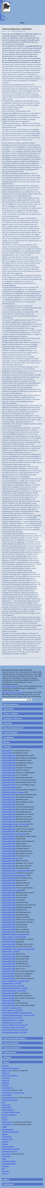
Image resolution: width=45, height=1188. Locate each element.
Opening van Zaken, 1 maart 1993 (13, 1027)
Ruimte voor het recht (9, 873)
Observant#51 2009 (8, 848)
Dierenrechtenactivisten (10, 1100)
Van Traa (5, 1173)
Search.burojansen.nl (11, 704)
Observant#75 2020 (8, 780)
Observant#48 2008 (8, 856)
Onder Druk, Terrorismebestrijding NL (14, 875)
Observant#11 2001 (8, 968)
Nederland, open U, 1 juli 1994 (12, 1022)
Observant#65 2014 (8, 809)
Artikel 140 (5, 1080)
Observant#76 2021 (8, 777)
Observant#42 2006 (8, 880)
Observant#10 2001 (8, 971)
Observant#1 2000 (8, 1005)
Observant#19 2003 (8, 944)
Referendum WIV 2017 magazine (13, 792)
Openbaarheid (8, 709)
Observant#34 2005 (8, 902)
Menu (22, 23)
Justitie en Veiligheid (10, 713)
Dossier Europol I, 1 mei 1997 (12, 1017)
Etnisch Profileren (8, 1110)
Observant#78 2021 (8, 772)
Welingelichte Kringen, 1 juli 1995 (13, 1020)
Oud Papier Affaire (8, 1146)
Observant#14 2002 (8, 961)
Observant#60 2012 (8, 821)
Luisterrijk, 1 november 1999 (11, 1008)
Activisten (5, 1065)
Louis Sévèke (6, 1124)
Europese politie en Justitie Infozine (14, 834)
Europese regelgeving (9, 1115)
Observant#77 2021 (8, 775)
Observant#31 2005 (8, 910)
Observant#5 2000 (8, 995)
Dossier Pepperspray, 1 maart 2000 (14, 990)
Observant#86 (7, 753)
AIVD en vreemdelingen (10, 1075)
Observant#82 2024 (8, 763)
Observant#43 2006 (8, 878)
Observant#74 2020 (8, 782)
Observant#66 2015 (8, 807)
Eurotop (4, 1119)
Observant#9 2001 (8, 973)
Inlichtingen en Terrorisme (12, 718)
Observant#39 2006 (8, 888)
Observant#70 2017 (8, 797)
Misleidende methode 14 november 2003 (15, 934)
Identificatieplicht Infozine (10, 858)
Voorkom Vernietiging (11, 1043)
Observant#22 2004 (8, 932)
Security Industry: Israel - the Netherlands (16, 824)
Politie (4, 1159)
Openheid (5, 1142)
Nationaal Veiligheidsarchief (13, 728)
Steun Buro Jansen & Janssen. (12, 692)
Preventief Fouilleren (9, 1161)
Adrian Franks (6, 1070)
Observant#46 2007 (8, 863)
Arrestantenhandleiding (9, 787)
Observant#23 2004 (8, 929)
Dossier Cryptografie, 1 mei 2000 (13, 986)
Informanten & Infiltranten (10, 1132)
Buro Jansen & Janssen (10, 686)
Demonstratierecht (8, 1097)
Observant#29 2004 (8, 915)
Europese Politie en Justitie (11, 1112)
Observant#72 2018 (8, 790)
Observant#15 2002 (8, 959)
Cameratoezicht (7, 1088)
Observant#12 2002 (8, 966)
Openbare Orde (7, 1139)
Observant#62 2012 (8, 817)
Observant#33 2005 (8, 905)
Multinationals (6, 1137)
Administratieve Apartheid (10, 1068)
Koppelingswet (7, 1122)
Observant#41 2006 (8, 883)
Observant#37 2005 (8, 895)
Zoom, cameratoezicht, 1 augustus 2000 (15, 981)
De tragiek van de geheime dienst (13, 1092)
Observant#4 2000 (8, 998)
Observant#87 (7, 750)
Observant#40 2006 (8, 885)
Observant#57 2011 (8, 831)
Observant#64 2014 (8, 812)
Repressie (5, 1166)
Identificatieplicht (7, 1129)
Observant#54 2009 (8, 841)
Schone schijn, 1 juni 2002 (10, 951)
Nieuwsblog (7, 723)
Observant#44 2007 (8, 868)
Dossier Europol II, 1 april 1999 (12, 1010)
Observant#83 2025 (8, 760)
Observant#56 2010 (8, 836)
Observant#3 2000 (8, 1000)
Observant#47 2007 (8, 861)
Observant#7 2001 (8, 978)
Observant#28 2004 (8, 917)
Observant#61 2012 (8, 819)
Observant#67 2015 (8, 804)
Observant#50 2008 (8, 851)
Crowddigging (8, 737)
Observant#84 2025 (8, 758)
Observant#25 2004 (8, 924)
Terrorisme (5, 1171)
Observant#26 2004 (8, 922)
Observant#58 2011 (8, 829)
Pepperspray (6, 1156)
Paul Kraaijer (6, 1154)
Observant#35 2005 (8, 900)
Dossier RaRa (6, 1107)
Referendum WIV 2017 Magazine (14, 1038)
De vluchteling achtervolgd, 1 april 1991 (15, 1030)
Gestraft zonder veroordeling (11, 890)
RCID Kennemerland (9, 1164)
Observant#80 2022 (8, 767)
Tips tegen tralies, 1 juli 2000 (11, 983)
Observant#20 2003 (8, 941)
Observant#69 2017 (8, 799)
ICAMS (4, 1127)
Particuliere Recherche (9, 1151)
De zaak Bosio (7, 1095)
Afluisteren (5, 1073)
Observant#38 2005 (8, 892)
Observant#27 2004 (8, 919)
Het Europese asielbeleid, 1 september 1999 (17, 1013)
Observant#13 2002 (8, 963)
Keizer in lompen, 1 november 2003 (14, 937)
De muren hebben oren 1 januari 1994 (15, 1025)
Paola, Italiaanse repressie (11, 1149)
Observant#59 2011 (8, 826)
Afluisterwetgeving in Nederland (16, 29)
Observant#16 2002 (8, 956)
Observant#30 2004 (8, 912)
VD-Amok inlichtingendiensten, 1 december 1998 (18, 1015)
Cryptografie (6, 1090)
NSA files (6, 742)
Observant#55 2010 (8, 839)
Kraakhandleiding (9, 1052)
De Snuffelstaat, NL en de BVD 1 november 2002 (18, 949)
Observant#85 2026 (8, 755)
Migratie (4, 1134)
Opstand (5, 1144)
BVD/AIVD (5, 1085)
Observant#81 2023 (8, 765)
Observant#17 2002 (8, 954)
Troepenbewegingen (10, 732)
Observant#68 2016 (8, 802)
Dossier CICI (6, 1105)
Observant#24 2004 (8, 927)
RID (3, 1168)
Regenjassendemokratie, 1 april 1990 (14, 1032)
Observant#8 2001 (8, 976)
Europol (4, 1117)
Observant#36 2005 (8, 897)
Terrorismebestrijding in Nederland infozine (16, 870)
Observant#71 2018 (8, 794)
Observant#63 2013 (8, 814)
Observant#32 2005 (8, 907)
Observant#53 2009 (8, 843)
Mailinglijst (7, 1057)
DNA (3, 1102)
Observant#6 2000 (8, 993)
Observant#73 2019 (8, 785)
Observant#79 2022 (8, 770)
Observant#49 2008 (8, 853)
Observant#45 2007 (8, 866)
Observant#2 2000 (8, 1003)
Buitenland (5, 1083)
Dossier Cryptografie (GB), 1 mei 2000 (15, 988)
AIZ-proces (5, 1078)
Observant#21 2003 (8, 939)
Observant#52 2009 (8, 846)
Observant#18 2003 (8, 946)
